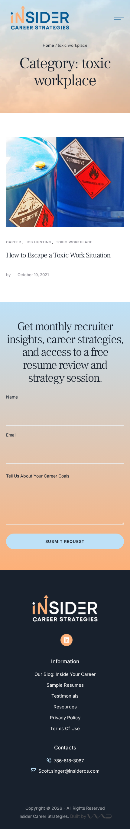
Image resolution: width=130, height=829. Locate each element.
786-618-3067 (69, 761)
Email (11, 434)
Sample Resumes (65, 685)
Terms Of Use (65, 728)
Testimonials (65, 696)
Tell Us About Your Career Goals (37, 475)
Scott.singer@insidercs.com (68, 771)
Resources (65, 707)
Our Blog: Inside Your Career (65, 674)
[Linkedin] (66, 640)
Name (12, 396)
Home (48, 45)
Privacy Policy (65, 717)
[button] (113, 803)
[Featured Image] (65, 182)
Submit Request (65, 541)
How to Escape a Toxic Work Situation (58, 255)
